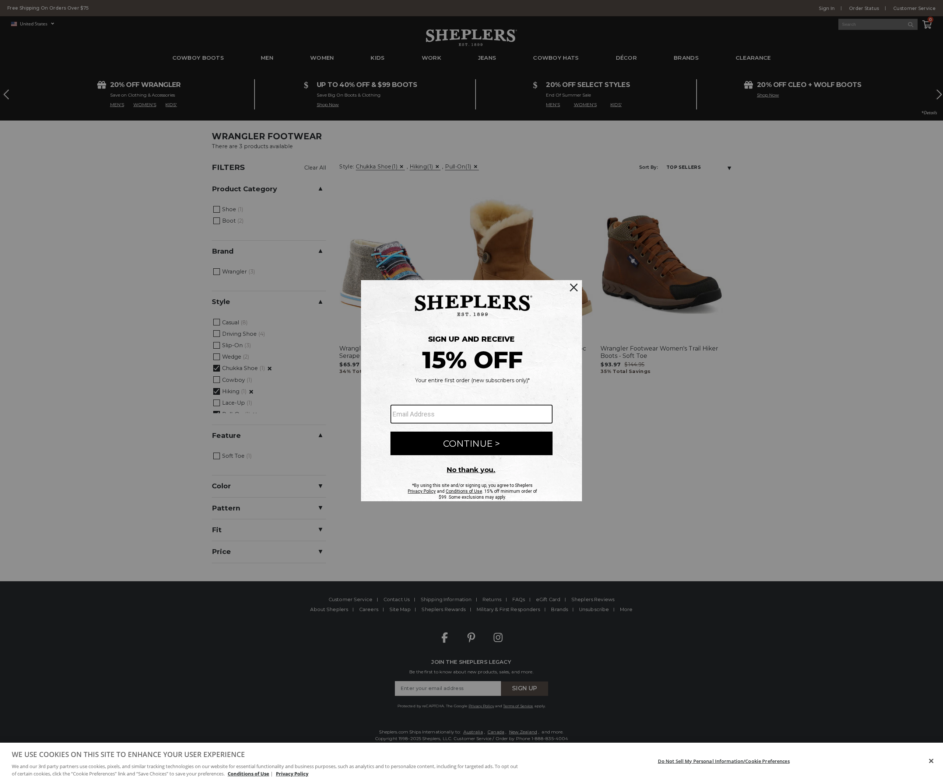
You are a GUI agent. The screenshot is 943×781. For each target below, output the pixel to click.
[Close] (931, 761)
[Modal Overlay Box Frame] (471, 390)
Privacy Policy (292, 773)
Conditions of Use (248, 773)
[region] (471, 762)
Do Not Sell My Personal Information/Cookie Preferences (724, 761)
